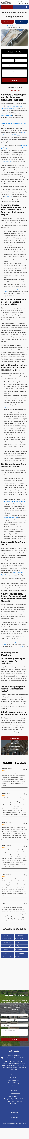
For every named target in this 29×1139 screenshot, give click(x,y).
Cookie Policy (14, 1117)
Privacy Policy (14, 1112)
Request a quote (6, 161)
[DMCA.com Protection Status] (14, 1138)
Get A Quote (7, 21)
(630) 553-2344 (23, 3)
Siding (14, 752)
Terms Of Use (14, 1115)
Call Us (21, 21)
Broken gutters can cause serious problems (14, 123)
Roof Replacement (14, 746)
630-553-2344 (18, 646)
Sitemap (14, 1120)
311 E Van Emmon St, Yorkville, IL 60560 (15, 1057)
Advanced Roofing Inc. (10, 25)
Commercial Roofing (14, 749)
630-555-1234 (8, 196)
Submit (14, 80)
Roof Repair (14, 743)
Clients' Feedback (14, 762)
